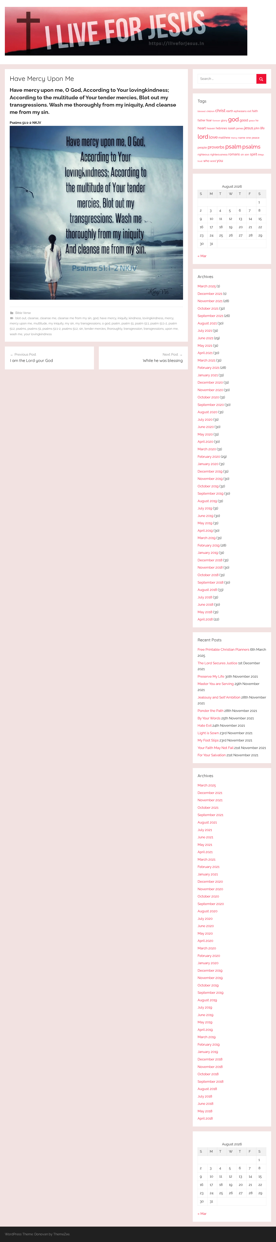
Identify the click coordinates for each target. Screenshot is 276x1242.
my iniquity (55, 323)
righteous (203, 154)
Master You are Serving (216, 684)
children (210, 111)
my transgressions (88, 323)
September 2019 (210, 493)
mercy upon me (21, 323)
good (244, 120)
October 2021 (208, 308)
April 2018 (205, 619)
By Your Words (209, 718)
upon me (171, 329)
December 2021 (210, 294)
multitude (40, 323)
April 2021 (205, 353)
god (95, 318)
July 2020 (205, 419)
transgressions (154, 329)
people (202, 147)
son (247, 154)
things (261, 154)
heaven (211, 128)
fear (209, 120)
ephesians (240, 111)
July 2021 (205, 330)
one (248, 137)
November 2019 (210, 479)
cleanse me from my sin (75, 318)
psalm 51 (127, 323)
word (213, 161)
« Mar (202, 256)
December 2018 (210, 560)
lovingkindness (152, 318)
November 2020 (210, 390)
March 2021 (206, 360)
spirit (253, 154)
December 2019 (210, 471)
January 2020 (208, 464)
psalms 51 (34, 329)
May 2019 (205, 523)
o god (106, 323)
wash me (16, 334)
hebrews (221, 128)
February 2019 (209, 545)
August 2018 (207, 590)
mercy (169, 318)
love (213, 137)
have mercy (108, 318)
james (239, 128)
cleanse (33, 318)
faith (255, 111)
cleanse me (48, 318)
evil (249, 111)
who (206, 161)
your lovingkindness (38, 334)
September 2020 (211, 405)
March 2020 (207, 449)
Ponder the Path (210, 711)
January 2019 (208, 553)
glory (224, 120)
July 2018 (205, 597)
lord (203, 136)
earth (229, 111)
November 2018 (210, 567)
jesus (248, 128)
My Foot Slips (208, 740)
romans (234, 154)
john (256, 128)
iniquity (122, 318)
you (220, 160)
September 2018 (210, 582)
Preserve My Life (211, 676)
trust (200, 161)
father (201, 120)
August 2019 (207, 501)
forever (216, 120)
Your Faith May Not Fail (215, 748)
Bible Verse (23, 313)
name (241, 137)
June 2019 (205, 516)
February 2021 (208, 368)
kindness (135, 318)
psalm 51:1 (142, 323)
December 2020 (210, 382)
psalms (21, 329)
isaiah (231, 128)
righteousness (219, 154)
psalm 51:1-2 (158, 323)
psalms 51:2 (70, 329)
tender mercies (95, 329)
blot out (20, 318)
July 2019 (205, 508)
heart (202, 128)
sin (81, 329)
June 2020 (206, 427)
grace (252, 120)
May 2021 (205, 345)
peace (255, 137)
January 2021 (208, 375)
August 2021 (207, 323)
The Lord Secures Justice (217, 663)
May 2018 (205, 612)
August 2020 (207, 412)
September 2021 (210, 316)
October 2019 (208, 486)
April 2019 (205, 530)
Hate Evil (205, 725)
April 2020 (205, 442)
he (257, 120)
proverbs (216, 147)
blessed (201, 111)
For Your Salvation (212, 755)
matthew (224, 137)
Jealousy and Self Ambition (219, 697)
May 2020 (205, 434)
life (262, 128)
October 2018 (208, 575)
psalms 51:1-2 (51, 329)
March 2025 (207, 286)
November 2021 (210, 301)
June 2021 (205, 338)
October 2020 (208, 397)
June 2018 (205, 604)
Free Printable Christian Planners (223, 649)
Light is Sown (208, 733)
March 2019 (207, 538)
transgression (133, 329)
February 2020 (209, 457)
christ (220, 110)
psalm (116, 323)
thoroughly (114, 329)
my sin (69, 323)
